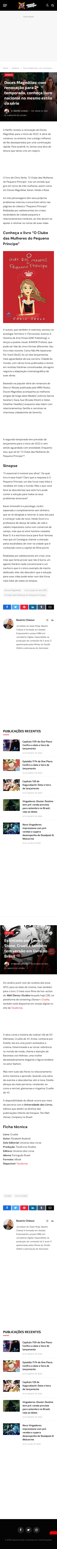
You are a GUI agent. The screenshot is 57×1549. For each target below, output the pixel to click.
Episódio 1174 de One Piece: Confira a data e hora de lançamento (37, 765)
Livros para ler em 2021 (36, 590)
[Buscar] (52, 5)
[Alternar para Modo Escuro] (47, 5)
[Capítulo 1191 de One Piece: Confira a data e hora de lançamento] (11, 745)
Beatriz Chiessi (21, 111)
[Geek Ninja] (27, 5)
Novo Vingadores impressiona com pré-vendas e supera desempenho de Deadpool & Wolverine (38, 831)
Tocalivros (16, 1007)
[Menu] (5, 5)
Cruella (45, 999)
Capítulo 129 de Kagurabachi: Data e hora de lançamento (36, 785)
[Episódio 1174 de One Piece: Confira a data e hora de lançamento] (11, 765)
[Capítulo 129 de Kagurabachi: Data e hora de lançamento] (11, 785)
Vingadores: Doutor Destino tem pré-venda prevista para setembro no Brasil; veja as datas (37, 806)
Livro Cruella (21, 1196)
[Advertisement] (28, 38)
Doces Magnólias (13, 590)
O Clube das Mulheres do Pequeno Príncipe (25, 595)
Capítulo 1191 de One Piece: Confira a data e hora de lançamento (37, 745)
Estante (8, 75)
